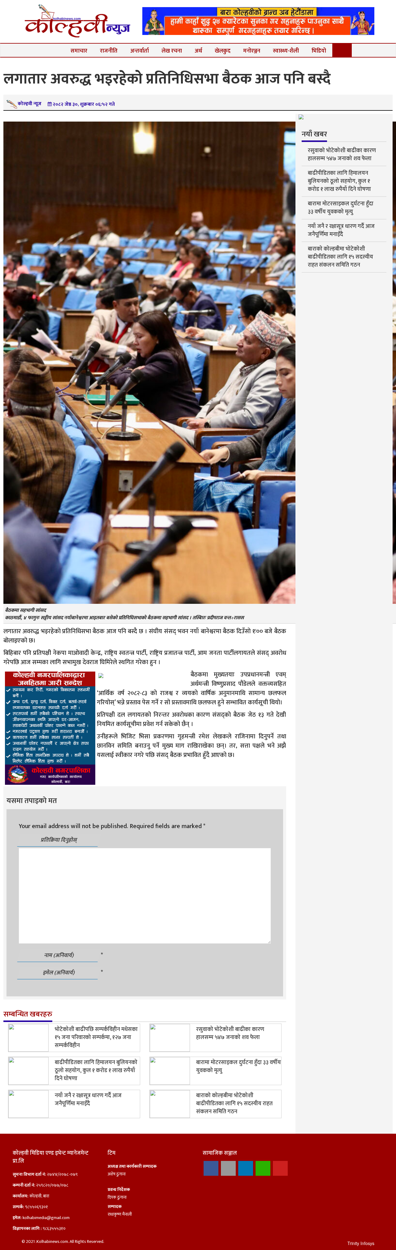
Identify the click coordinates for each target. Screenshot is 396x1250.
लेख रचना (171, 50)
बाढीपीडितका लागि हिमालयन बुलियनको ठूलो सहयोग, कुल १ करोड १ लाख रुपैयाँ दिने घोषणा (96, 1070)
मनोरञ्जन (251, 50)
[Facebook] (211, 1168)
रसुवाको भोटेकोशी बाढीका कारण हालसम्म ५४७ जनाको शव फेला (230, 1033)
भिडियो (319, 50)
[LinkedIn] (245, 1168)
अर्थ (198, 50)
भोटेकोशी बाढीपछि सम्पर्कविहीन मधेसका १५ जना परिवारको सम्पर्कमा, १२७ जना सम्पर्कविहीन (96, 1037)
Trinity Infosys (360, 1243)
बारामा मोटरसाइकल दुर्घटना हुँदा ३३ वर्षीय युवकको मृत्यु (238, 1066)
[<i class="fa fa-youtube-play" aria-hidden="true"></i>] (342, 50)
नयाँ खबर (314, 134)
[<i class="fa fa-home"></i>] (54, 50)
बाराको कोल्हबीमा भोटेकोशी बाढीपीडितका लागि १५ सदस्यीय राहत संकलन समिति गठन (234, 1103)
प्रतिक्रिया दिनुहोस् (59, 840)
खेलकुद (222, 50)
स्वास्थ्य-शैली (286, 50)
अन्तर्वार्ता (139, 50)
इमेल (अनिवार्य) (59, 972)
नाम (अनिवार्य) (59, 955)
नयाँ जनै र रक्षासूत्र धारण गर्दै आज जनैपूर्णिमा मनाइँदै (88, 1099)
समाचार (79, 50)
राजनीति (109, 50)
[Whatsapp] (263, 1168)
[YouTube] (280, 1168)
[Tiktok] (228, 1168)
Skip (368, 11)
